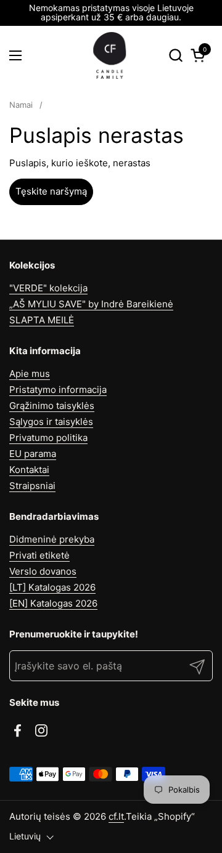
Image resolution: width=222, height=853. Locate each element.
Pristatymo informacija (58, 389)
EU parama (32, 453)
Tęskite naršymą (51, 191)
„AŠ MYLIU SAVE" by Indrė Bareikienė (91, 304)
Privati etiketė (39, 555)
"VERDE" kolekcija (48, 288)
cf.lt (116, 816)
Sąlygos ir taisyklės (51, 421)
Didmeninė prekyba (51, 539)
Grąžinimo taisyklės (51, 405)
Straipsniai (32, 485)
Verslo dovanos (42, 571)
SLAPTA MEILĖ (41, 320)
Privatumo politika (48, 437)
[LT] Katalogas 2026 (52, 587)
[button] (175, 55)
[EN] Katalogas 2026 (53, 603)
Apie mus (29, 373)
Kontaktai (29, 469)
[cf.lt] (109, 55)
